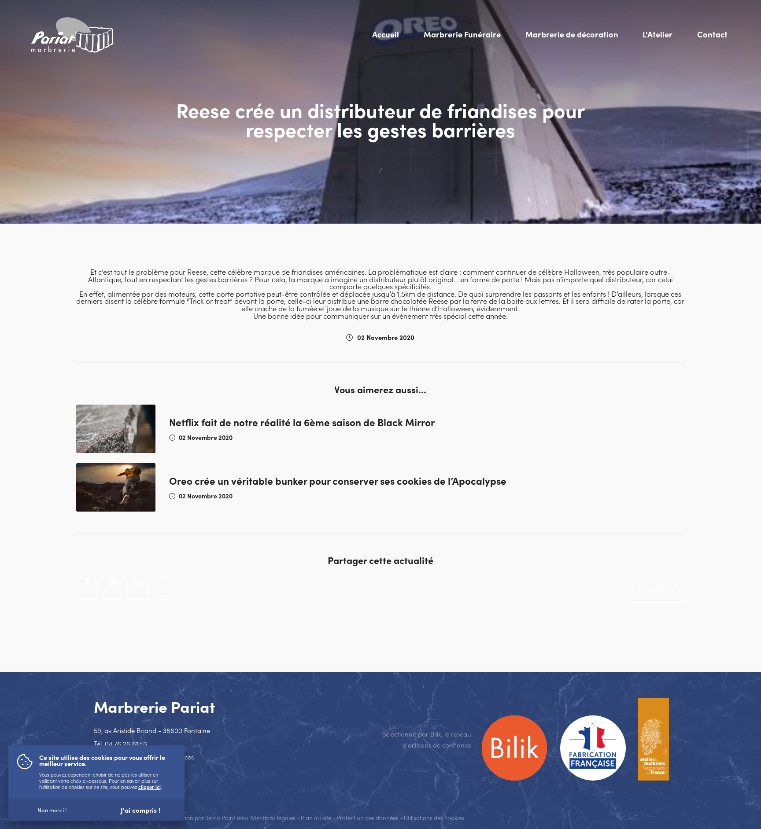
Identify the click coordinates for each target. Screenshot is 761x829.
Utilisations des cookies (434, 818)
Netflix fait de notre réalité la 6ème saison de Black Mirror (302, 422)
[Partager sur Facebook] (87, 589)
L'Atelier (657, 34)
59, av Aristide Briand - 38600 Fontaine (152, 730)
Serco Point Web (226, 818)
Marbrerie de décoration (571, 34)
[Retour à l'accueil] (72, 34)
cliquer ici (149, 786)
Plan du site (316, 818)
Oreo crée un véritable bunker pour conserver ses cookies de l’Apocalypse (337, 480)
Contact (712, 34)
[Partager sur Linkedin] (138, 589)
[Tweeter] (112, 589)
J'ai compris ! (140, 809)
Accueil (385, 34)
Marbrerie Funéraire (462, 34)
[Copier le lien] (163, 589)
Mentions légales (273, 818)
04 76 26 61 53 (126, 743)
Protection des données (367, 818)
